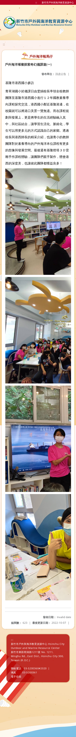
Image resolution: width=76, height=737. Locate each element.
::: (36, 2)
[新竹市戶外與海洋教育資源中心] (38, 22)
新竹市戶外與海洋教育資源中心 (58, 2)
